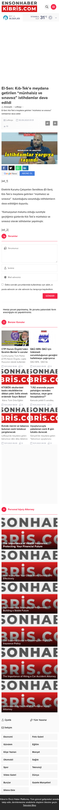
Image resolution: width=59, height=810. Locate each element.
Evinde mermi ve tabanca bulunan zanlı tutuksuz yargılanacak (15, 429)
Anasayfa (8, 107)
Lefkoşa (18, 107)
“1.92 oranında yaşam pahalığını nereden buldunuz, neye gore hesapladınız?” (42, 392)
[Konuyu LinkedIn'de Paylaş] (25, 168)
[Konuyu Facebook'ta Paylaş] (5, 168)
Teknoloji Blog (29, 805)
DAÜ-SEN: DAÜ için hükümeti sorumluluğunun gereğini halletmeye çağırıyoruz (43, 354)
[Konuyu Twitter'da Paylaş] (11, 168)
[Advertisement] (29, 51)
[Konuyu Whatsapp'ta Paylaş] (18, 168)
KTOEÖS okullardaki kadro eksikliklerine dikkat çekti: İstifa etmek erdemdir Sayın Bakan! (15, 392)
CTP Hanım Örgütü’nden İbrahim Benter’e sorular (15, 351)
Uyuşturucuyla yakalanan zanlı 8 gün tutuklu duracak (42, 429)
